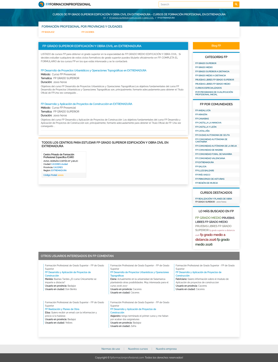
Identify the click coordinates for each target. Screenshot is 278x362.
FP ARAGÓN (201, 114)
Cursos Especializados (208, 88)
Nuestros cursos (138, 348)
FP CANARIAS (202, 118)
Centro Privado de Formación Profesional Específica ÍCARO (58, 156)
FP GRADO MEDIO (204, 67)
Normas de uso (111, 348)
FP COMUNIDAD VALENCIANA (210, 158)
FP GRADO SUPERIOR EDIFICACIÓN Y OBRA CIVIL (131, 18)
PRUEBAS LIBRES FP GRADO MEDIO (212, 84)
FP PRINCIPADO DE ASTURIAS (209, 179)
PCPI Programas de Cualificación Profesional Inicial (214, 93)
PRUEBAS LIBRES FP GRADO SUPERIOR (214, 79)
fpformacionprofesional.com (127, 357)
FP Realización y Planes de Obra (213, 199)
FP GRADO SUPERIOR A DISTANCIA (212, 71)
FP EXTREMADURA (204, 162)
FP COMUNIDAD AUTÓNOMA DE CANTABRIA (211, 140)
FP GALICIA (200, 166)
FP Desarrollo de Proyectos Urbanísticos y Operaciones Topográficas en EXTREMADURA (93, 70)
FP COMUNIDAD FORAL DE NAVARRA (213, 154)
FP (104, 18)
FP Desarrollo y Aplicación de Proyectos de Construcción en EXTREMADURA (86, 104)
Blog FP (216, 45)
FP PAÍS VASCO (202, 175)
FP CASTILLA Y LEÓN (205, 127)
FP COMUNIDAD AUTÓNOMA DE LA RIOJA (216, 146)
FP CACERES (88, 32)
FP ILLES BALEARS (204, 170)
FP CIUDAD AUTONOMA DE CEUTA (212, 135)
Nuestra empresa (166, 348)
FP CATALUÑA (202, 131)
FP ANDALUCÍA (203, 110)
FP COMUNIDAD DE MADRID (209, 150)
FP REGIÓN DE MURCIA (206, 183)
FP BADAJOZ (48, 32)
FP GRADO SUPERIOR (205, 63)
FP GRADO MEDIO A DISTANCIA (210, 75)
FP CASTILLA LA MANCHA (208, 122)
